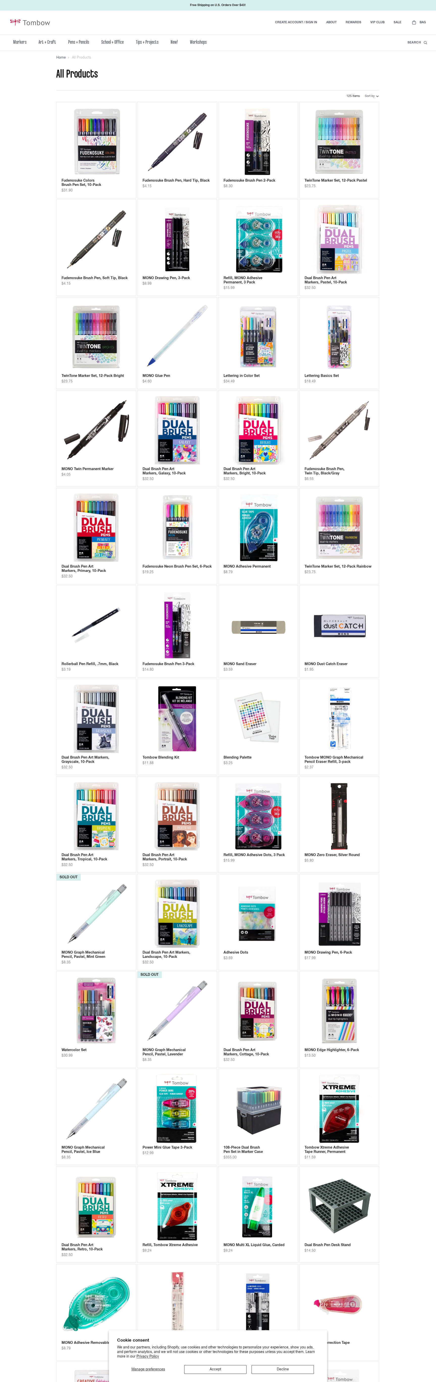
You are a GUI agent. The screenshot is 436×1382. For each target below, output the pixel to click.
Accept (215, 1369)
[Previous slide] (69, 142)
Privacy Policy (148, 1356)
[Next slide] (123, 142)
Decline (283, 1369)
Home (61, 57)
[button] (372, 96)
